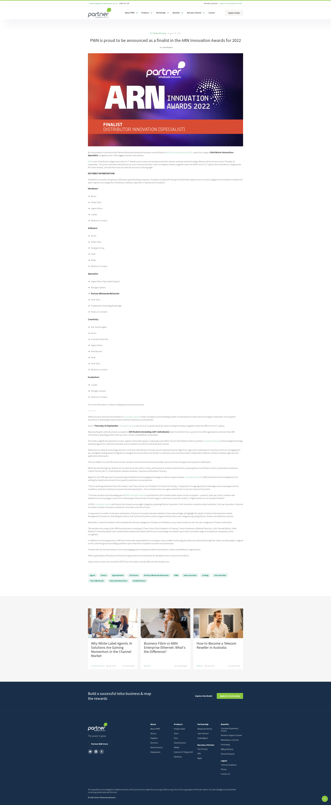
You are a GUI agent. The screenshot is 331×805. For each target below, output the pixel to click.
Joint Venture (203, 733)
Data (176, 738)
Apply (199, 758)
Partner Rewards (227, 754)
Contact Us (225, 774)
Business (147, 666)
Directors (154, 743)
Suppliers (154, 738)
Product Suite (179, 729)
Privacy (224, 769)
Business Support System (231, 735)
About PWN (155, 729)
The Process (202, 749)
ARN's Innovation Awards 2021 (179, 152)
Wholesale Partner (204, 729)
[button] (131, 13)
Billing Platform (227, 749)
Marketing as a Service (230, 740)
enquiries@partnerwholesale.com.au (103, 3)
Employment (155, 752)
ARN (90, 161)
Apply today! (234, 13)
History (153, 733)
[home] (99, 13)
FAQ (199, 753)
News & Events (156, 747)
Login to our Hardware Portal (231, 3)
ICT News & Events (158, 33)
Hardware (178, 756)
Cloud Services (180, 743)
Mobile (176, 747)
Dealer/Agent (202, 738)
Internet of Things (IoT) (183, 752)
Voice (176, 733)
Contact (211, 13)
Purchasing (225, 744)
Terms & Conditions (229, 765)
